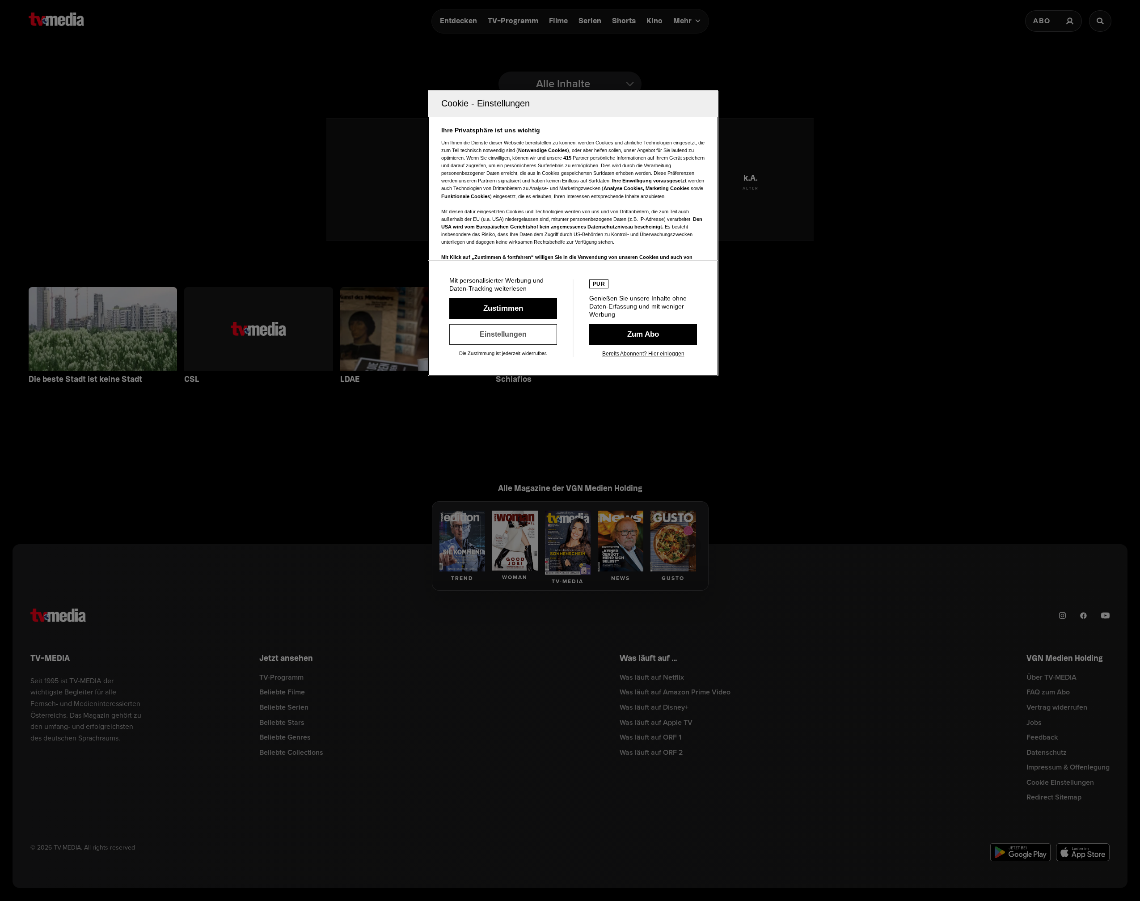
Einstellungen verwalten (503, 334)
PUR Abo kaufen (643, 334)
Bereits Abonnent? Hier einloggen (643, 354)
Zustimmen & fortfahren (503, 308)
